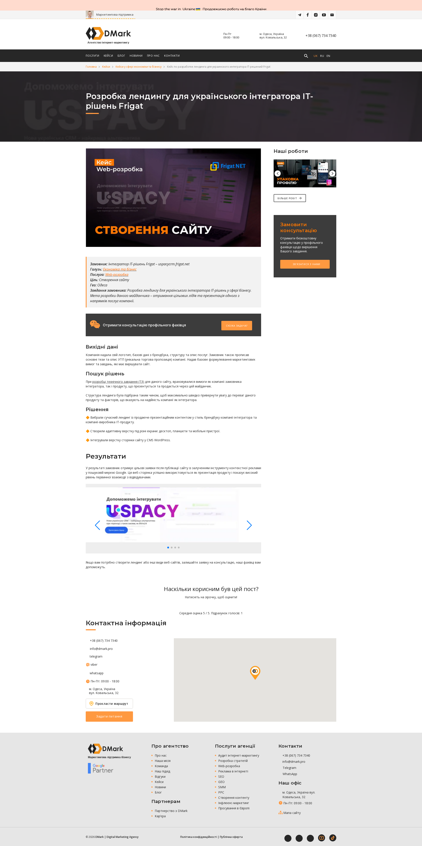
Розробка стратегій (233, 761)
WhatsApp (289, 774)
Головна (91, 67)
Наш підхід (162, 771)
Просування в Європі (233, 808)
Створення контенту (233, 797)
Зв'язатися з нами (306, 264)
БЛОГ (121, 56)
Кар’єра (160, 816)
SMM (222, 787)
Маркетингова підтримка (134, 14)
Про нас (161, 755)
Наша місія (163, 761)
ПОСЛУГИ (92, 56)
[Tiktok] (332, 837)
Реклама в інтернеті (233, 771)
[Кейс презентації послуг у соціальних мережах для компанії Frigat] (305, 173)
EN (328, 56)
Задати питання (109, 716)
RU (322, 56)
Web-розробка (229, 766)
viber (94, 665)
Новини (160, 787)
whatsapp (97, 673)
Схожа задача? (236, 325)
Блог (158, 792)
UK (316, 56)
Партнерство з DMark (171, 811)
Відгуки (160, 776)
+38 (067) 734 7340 (321, 35)
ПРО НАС (153, 56)
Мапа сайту (292, 813)
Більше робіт (287, 198)
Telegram (289, 768)
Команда (161, 766)
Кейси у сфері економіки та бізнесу (139, 67)
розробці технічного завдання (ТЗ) (118, 382)
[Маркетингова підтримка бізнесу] (105, 749)
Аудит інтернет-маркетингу (238, 755)
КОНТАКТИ (172, 56)
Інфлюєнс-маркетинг (233, 803)
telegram (96, 656)
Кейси (106, 67)
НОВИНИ (136, 56)
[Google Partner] (100, 768)
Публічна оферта (231, 837)
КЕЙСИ (108, 56)
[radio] (195, 605)
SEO (221, 776)
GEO (221, 782)
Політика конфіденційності (198, 837)
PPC (221, 792)
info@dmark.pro (101, 649)
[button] (168, 547)
